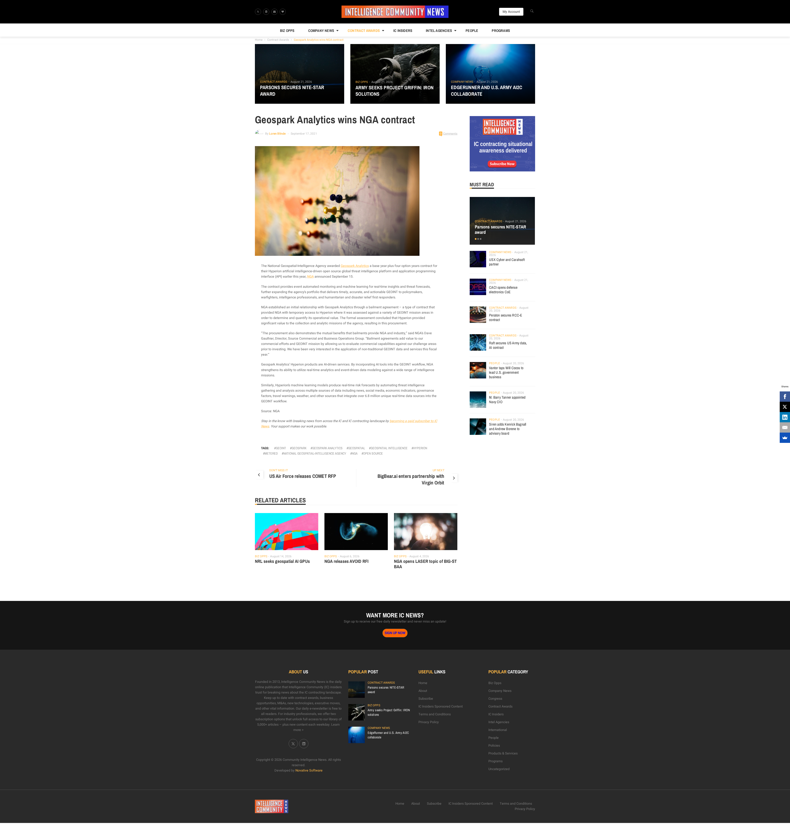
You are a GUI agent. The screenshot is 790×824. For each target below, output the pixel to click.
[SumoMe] (785, 438)
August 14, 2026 (281, 556)
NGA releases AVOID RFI (346, 561)
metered (271, 453)
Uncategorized (499, 769)
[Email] (785, 427)
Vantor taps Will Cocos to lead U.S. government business (506, 372)
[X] (785, 407)
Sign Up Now (395, 633)
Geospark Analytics (355, 265)
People (472, 30)
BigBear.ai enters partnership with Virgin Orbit (411, 479)
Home (259, 40)
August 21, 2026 (301, 82)
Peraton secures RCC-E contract (505, 317)
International (497, 729)
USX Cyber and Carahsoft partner (507, 262)
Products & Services (503, 753)
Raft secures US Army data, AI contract (508, 345)
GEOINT (281, 448)
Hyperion (420, 448)
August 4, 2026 (419, 556)
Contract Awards (364, 30)
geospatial (356, 448)
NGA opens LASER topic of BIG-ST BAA (425, 564)
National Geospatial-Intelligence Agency (314, 453)
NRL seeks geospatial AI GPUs (282, 561)
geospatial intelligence (389, 448)
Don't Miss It (278, 470)
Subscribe (425, 698)
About (422, 690)
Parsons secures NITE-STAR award (292, 90)
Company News (321, 30)
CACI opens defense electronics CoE (503, 289)
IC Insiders (402, 30)
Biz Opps (287, 30)
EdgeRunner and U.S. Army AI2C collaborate (486, 90)
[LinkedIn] (785, 417)
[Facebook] (785, 396)
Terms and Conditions (434, 714)
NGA (310, 276)
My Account (511, 11)
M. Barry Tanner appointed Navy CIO (507, 399)
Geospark (299, 448)
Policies (494, 745)
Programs (501, 30)
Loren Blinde (277, 134)
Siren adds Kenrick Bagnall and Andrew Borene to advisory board (507, 429)
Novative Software (309, 770)
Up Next (438, 470)
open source (373, 453)
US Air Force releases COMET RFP (302, 476)
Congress (495, 698)
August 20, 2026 (513, 363)
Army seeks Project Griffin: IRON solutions (395, 90)
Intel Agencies (439, 30)
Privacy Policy (428, 722)
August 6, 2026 (349, 556)
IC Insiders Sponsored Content (440, 706)
